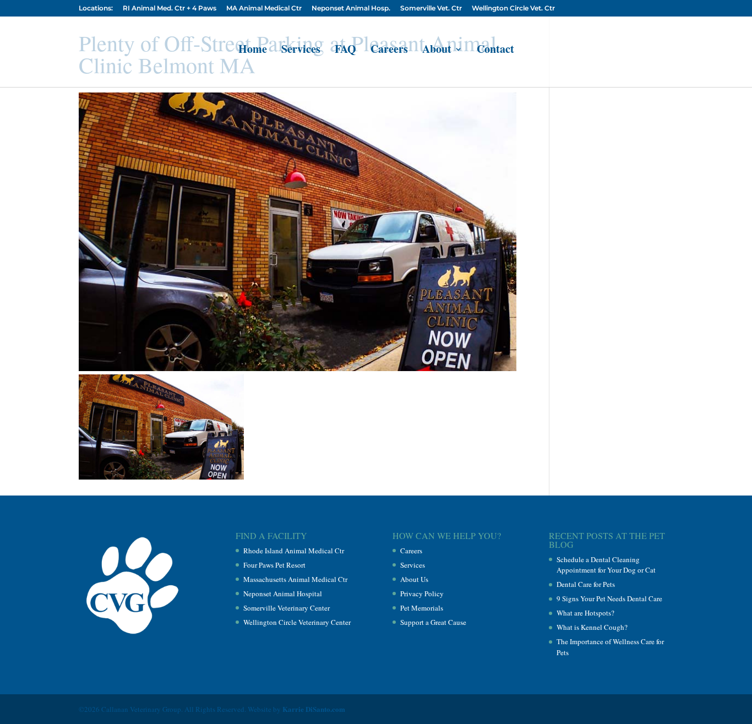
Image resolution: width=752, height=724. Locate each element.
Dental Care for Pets (586, 584)
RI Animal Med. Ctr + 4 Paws (169, 8)
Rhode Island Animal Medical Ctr (293, 551)
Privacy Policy (422, 593)
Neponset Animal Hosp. (351, 8)
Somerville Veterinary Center (286, 608)
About (436, 51)
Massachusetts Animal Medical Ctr (295, 579)
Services (300, 51)
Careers (389, 51)
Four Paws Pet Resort (274, 565)
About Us (414, 579)
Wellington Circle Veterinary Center (297, 622)
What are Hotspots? (585, 613)
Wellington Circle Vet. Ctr (513, 8)
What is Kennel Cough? (592, 627)
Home (252, 51)
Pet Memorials (421, 608)
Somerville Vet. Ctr (431, 8)
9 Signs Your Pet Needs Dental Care (609, 598)
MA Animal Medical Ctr (264, 8)
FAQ (345, 51)
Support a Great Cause (433, 622)
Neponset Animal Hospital (282, 593)
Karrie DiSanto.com (313, 709)
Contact (495, 51)
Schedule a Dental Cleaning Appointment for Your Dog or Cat (606, 564)
